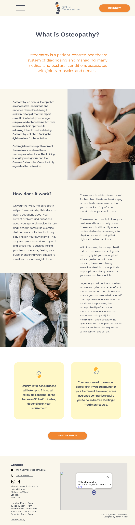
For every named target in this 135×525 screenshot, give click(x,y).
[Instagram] (13, 481)
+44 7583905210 (24, 476)
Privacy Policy (18, 520)
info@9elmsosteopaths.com (31, 470)
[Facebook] (19, 481)
